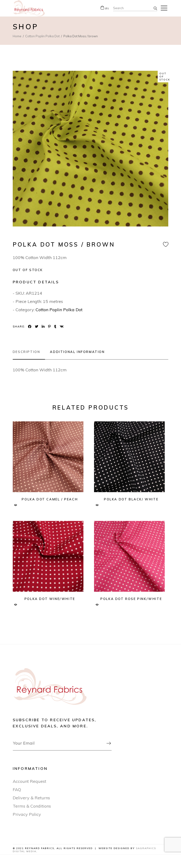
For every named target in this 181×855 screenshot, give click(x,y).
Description (26, 352)
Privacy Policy (27, 814)
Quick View (16, 505)
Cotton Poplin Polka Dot (59, 309)
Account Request (29, 781)
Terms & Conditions (32, 806)
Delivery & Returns (31, 798)
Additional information (77, 352)
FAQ (17, 789)
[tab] (29, 352)
